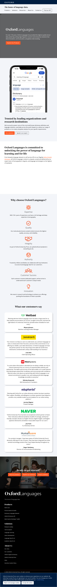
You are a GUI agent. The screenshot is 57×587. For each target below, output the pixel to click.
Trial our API (47, 10)
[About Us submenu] (33, 10)
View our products (14, 474)
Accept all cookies (28, 583)
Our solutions (9, 133)
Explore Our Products (13, 43)
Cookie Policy (40, 580)
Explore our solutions (29, 474)
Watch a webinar (43, 474)
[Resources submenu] (26, 10)
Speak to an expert (22, 133)
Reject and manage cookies (11, 583)
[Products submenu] (10, 10)
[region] (28, 580)
